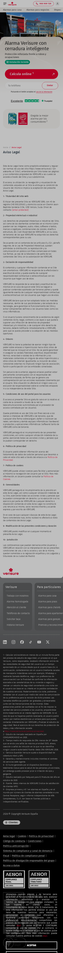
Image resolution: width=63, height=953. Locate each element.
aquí (19, 925)
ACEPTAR (31, 945)
